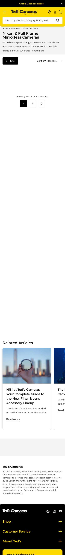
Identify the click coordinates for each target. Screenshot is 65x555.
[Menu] (6, 12)
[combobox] (32, 20)
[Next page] (41, 103)
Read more (38, 50)
